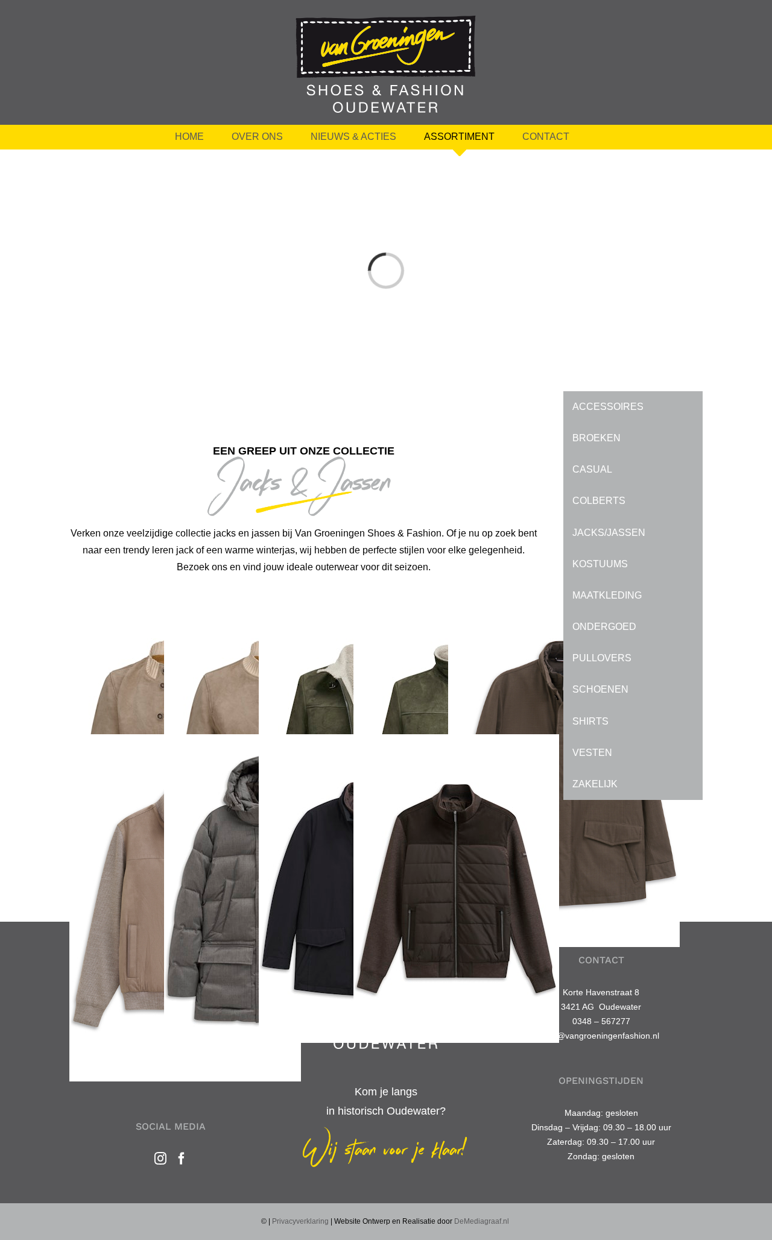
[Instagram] (160, 1159)
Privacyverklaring (300, 1221)
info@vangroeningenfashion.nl (601, 1035)
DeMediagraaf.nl (481, 1221)
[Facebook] (182, 1159)
